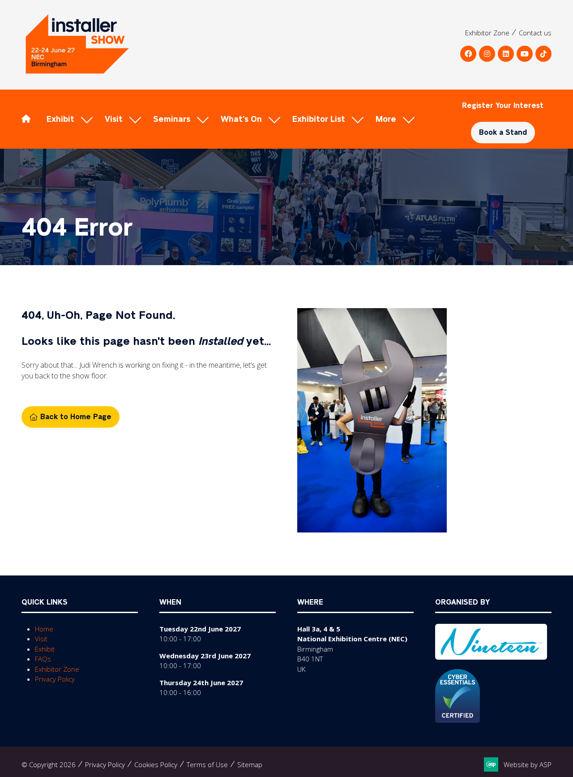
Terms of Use (207, 764)
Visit (114, 119)
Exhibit (60, 119)
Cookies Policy (155, 764)
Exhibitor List (318, 119)
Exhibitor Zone (487, 32)
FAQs (43, 658)
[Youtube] (525, 54)
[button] (393, 119)
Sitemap (249, 764)
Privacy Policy (55, 678)
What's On (241, 119)
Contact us (535, 32)
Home (44, 628)
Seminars (171, 119)
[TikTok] (543, 54)
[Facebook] (468, 54)
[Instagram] (487, 54)
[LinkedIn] (506, 54)
